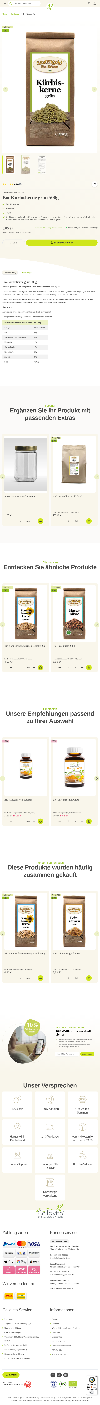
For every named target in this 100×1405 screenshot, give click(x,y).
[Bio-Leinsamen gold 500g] (74, 921)
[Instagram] (65, 1375)
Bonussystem (57, 1337)
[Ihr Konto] (94, 3)
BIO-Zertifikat (57, 1350)
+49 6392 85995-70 (62, 1272)
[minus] (6, 243)
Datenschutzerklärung (12, 1328)
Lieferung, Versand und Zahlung (17, 1345)
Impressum (8, 1319)
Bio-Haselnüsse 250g (64, 645)
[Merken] (95, 184)
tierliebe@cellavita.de (64, 1288)
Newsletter (56, 1332)
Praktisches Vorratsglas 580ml (19, 496)
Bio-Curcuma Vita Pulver (66, 799)
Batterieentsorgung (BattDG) (15, 1350)
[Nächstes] (94, 89)
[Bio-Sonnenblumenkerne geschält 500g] (25, 613)
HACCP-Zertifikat (59, 1354)
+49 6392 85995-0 (61, 1255)
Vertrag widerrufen (59, 1241)
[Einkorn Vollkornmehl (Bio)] (74, 464)
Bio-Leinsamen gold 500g (66, 953)
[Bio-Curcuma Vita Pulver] (74, 767)
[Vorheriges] (5, 89)
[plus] (22, 243)
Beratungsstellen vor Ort (61, 1346)
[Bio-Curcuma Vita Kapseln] (25, 767)
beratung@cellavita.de (65, 1275)
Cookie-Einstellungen (12, 1332)
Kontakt (55, 1319)
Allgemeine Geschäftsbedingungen (17, 1324)
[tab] (9, 272)
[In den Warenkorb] (40, 521)
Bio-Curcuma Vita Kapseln (18, 799)
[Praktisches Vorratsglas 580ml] (25, 464)
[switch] (92, 1392)
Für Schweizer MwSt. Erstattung (17, 1358)
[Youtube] (59, 1375)
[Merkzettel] (89, 3)
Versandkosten (45, 1398)
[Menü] (4, 3)
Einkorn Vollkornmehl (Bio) (67, 496)
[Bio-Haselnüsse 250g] (74, 613)
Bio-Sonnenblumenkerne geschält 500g (24, 645)
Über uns (55, 1324)
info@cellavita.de (63, 1258)
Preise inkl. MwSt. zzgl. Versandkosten (48, 228)
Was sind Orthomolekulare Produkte (66, 1328)
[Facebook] (52, 1375)
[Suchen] (10, 3)
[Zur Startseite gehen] (50, 6)
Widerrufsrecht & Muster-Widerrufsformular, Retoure (21, 1339)
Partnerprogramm (58, 1341)
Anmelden (88, 1054)
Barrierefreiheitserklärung (14, 1354)
